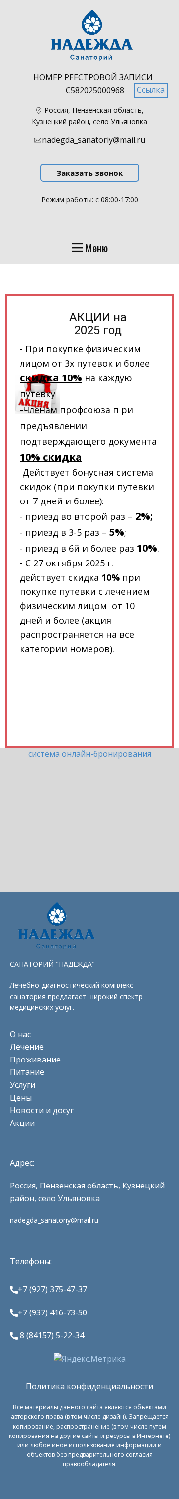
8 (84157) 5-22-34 (51, 1335)
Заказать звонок (89, 173)
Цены (21, 1097)
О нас (20, 1034)
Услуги (22, 1084)
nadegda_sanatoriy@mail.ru (93, 139)
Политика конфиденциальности (89, 1386)
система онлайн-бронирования (89, 754)
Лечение (27, 1046)
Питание (27, 1071)
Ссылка (151, 89)
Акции (22, 1123)
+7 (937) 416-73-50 (52, 1312)
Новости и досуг (42, 1110)
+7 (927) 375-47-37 (52, 1289)
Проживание (35, 1059)
